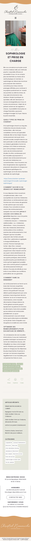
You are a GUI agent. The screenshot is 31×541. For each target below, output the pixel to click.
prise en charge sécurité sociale (13, 365)
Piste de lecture (10, 456)
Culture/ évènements (19, 442)
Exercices (14, 445)
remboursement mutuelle (12, 369)
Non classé (9, 454)
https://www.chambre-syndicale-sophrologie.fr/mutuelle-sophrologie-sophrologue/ (15, 181)
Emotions (8, 445)
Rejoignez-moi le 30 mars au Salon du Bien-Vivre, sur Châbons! (14, 414)
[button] (15, 18)
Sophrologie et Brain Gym (13, 459)
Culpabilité (9, 442)
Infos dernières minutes (12, 448)
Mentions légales (8, 539)
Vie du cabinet (10, 462)
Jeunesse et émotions (12, 451)
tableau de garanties (11, 371)
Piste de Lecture (17, 454)
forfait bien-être (9, 364)
